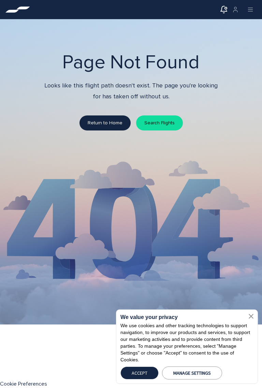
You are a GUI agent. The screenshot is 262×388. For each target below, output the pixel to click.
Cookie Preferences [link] (23, 383)
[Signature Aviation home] (17, 9)
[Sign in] (235, 9)
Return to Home (105, 123)
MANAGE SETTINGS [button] (192, 373)
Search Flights (159, 123)
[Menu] (250, 9)
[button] (251, 316)
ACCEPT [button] (139, 373)
